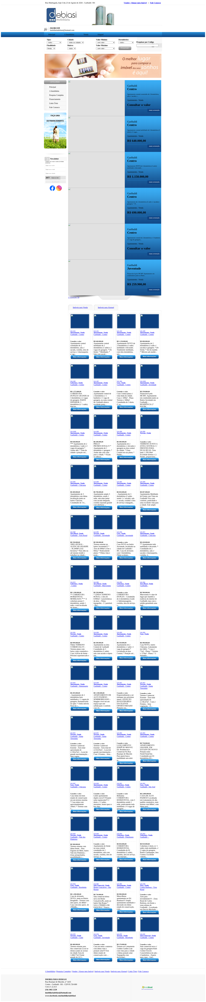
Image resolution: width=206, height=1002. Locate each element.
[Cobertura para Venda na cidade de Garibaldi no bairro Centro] (80, 378)
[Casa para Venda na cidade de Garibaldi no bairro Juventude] (126, 528)
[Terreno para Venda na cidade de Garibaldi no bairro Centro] (80, 629)
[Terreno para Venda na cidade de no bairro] (149, 428)
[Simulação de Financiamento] (55, 148)
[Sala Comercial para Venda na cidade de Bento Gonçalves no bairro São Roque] (103, 880)
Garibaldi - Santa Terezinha (146, 685)
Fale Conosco (155, 3)
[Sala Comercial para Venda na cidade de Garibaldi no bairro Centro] (149, 930)
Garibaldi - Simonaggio (79, 684)
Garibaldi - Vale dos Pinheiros (77, 836)
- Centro (76, 584)
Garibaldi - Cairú (76, 936)
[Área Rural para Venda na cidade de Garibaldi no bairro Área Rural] (80, 528)
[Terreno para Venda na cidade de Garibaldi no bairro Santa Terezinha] (149, 679)
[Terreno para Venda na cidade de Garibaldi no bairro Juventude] (103, 528)
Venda (86, 34)
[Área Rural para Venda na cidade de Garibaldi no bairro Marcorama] (103, 578)
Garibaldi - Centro (77, 333)
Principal (51, 34)
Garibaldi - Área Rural (78, 533)
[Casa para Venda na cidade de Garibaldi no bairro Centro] (126, 378)
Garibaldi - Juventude (148, 383)
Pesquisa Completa (63, 971)
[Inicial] (61, 23)
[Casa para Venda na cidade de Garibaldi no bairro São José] (149, 780)
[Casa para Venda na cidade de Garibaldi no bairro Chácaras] (80, 780)
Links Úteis (132, 971)
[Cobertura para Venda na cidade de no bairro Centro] (80, 578)
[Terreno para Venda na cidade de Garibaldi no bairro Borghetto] (126, 930)
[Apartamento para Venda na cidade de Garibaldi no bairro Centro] (96, 115)
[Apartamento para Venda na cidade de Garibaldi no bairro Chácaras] (80, 478)
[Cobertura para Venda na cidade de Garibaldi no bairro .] (149, 830)
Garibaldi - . (146, 835)
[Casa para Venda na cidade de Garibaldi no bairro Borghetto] (80, 880)
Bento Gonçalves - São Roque (102, 887)
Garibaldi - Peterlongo (125, 835)
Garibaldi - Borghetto (78, 885)
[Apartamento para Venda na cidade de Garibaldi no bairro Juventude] (96, 295)
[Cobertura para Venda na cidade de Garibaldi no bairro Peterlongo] (126, 830)
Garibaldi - (146, 584)
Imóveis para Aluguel (119, 971)
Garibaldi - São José (147, 785)
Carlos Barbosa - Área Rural (148, 887)
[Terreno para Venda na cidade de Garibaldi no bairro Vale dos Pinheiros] (80, 830)
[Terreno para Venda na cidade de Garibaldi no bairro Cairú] (80, 930)
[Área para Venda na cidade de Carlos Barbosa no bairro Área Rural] (149, 880)
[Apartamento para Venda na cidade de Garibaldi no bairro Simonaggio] (80, 679)
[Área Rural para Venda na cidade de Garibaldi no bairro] (149, 578)
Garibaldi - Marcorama (102, 584)
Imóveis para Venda (102, 971)
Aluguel (100, 34)
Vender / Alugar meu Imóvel (135, 3)
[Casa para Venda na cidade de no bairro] (149, 629)
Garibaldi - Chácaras (78, 483)
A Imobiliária (69, 34)
